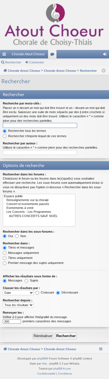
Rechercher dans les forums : (24, 174)
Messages (14, 280)
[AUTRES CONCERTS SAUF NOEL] (39, 216)
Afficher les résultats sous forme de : (30, 276)
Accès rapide (5, 55)
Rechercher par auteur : (20, 143)
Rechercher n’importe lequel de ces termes (37, 136)
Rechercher (13, 62)
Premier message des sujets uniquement (35, 262)
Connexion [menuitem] (106, 55)
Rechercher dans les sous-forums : (28, 231)
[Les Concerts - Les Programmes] (39, 212)
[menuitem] (46, 373)
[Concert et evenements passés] (39, 204)
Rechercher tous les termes (26, 130)
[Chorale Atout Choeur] (54, 25)
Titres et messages (20, 247)
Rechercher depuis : (17, 300)
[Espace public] (39, 196)
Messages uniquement (23, 252)
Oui (10, 236)
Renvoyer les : (13, 312)
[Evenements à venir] (39, 208)
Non (23, 236)
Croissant (47, 292)
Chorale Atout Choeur (28, 54)
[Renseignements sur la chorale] (39, 200)
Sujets (33, 280)
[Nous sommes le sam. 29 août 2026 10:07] (103, 71)
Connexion (36, 62)
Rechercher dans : (16, 243)
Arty (44, 363)
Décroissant (69, 292)
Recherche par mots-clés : (22, 103)
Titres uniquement (19, 257)
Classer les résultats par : (21, 288)
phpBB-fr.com (62, 368)
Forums (53, 55)
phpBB (41, 358)
